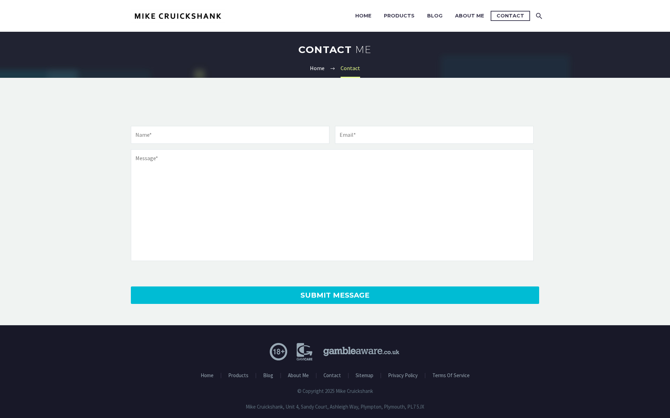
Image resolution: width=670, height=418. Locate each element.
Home (363, 16)
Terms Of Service (451, 375)
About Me (469, 16)
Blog (434, 16)
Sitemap (364, 375)
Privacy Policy (403, 375)
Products (399, 16)
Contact (510, 16)
